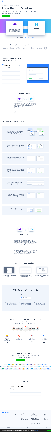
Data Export (33, 414)
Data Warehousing (33, 418)
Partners (15, 415)
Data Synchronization (34, 415)
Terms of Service (17, 427)
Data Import (33, 413)
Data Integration (6, 5)
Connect (22, 418)
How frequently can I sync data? (17, 386)
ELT (26, 37)
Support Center (46, 419)
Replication (18, 107)
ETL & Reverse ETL (31, 37)
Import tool (32, 239)
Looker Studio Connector (24, 419)
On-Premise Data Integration (35, 419)
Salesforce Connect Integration (35, 423)
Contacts (15, 414)
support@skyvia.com (45, 427)
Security (22, 427)
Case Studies (45, 414)
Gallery (45, 415)
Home (3, 5)
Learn (44, 418)
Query (21, 414)
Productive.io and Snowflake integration (20, 239)
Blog (44, 413)
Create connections (6, 65)
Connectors (22, 415)
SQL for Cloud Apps (34, 424)
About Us (15, 413)
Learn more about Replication (25, 217)
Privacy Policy (27, 427)
